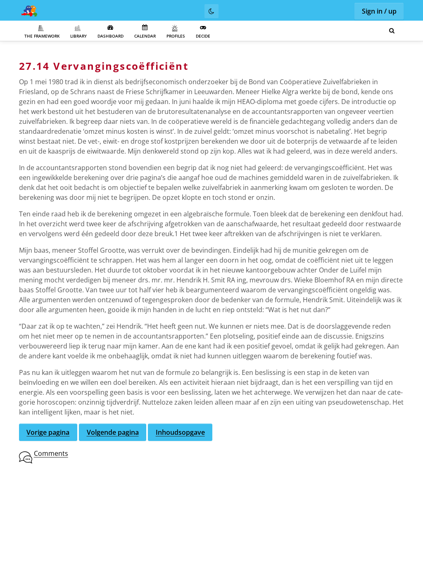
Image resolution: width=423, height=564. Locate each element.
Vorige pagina (47, 432)
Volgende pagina (113, 432)
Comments (51, 453)
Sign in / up (379, 11)
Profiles (175, 36)
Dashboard (110, 36)
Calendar (145, 36)
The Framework (41, 36)
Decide (203, 36)
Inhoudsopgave (180, 432)
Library (78, 36)
